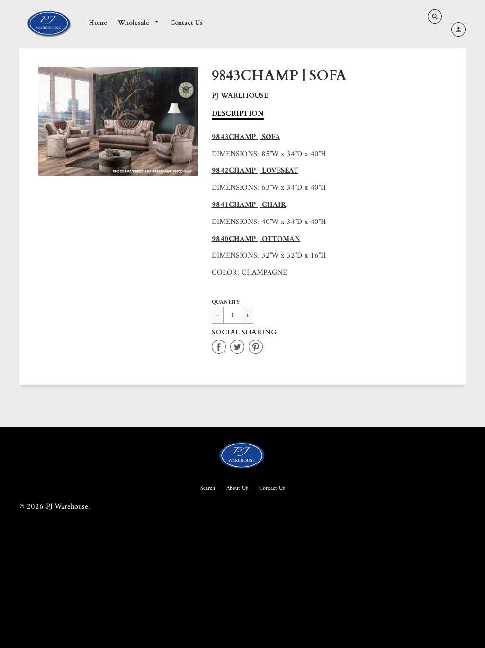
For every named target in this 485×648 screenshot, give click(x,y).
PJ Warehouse (240, 95)
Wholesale (134, 23)
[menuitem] (98, 23)
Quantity (226, 302)
